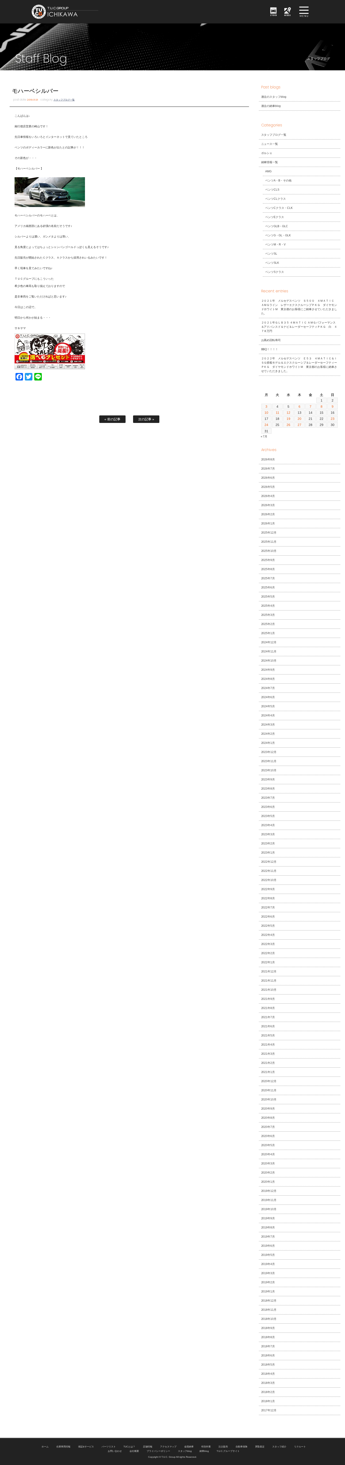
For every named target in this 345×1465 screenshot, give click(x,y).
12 (288, 412)
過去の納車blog (271, 106)
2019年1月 (268, 1291)
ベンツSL (271, 253)
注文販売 (223, 1446)
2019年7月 (268, 1236)
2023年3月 (268, 834)
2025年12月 (269, 532)
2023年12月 (269, 752)
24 (266, 425)
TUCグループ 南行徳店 (88, 11)
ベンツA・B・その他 (278, 180)
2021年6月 (268, 1026)
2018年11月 (269, 1309)
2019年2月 (268, 1282)
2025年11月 (269, 541)
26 (288, 425)
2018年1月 (268, 1401)
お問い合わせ (115, 1451)
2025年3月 (268, 615)
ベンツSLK (272, 262)
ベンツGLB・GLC (276, 226)
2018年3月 (268, 1383)
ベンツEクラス (274, 217)
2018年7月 (268, 1346)
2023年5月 (268, 816)
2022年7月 (268, 907)
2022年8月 (268, 898)
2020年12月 (269, 1081)
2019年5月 (268, 1255)
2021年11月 (269, 980)
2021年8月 (268, 1008)
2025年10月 (269, 551)
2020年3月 (268, 1163)
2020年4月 (268, 1154)
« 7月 (264, 436)
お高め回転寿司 (271, 340)
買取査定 (259, 1446)
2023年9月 (268, 779)
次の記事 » (146, 419)
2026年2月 (268, 514)
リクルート (300, 1446)
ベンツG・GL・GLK (278, 235)
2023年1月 (268, 852)
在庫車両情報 (63, 1446)
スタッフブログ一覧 (64, 99)
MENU (304, 11)
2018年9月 (268, 1328)
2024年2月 (268, 733)
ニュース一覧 (269, 144)
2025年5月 (268, 596)
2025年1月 (268, 633)
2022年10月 (269, 880)
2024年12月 (269, 642)
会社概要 (134, 1451)
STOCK (273, 15)
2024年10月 (269, 660)
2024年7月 (268, 688)
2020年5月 (268, 1145)
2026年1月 (268, 523)
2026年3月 (268, 505)
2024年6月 (268, 697)
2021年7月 (268, 1017)
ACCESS (287, 15)
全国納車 (189, 1446)
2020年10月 (269, 1099)
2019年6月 (268, 1245)
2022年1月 (268, 962)
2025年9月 (268, 560)
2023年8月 (268, 788)
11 (277, 412)
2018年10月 (269, 1319)
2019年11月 (269, 1200)
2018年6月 (268, 1355)
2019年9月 (268, 1218)
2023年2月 (268, 843)
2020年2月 (268, 1172)
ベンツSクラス (274, 272)
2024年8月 (268, 679)
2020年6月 (268, 1136)
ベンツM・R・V (275, 244)
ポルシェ (266, 153)
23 (332, 419)
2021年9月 (268, 999)
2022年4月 (268, 935)
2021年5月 (268, 1035)
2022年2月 (268, 953)
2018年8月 (268, 1337)
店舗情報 (147, 1446)
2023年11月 (269, 761)
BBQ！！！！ (269, 349)
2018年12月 (269, 1300)
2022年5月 (268, 925)
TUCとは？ (129, 1446)
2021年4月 (268, 1044)
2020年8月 (268, 1117)
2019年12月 (269, 1191)
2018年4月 (268, 1373)
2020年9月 (268, 1108)
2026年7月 (268, 468)
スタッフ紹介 (279, 1446)
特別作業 (206, 1446)
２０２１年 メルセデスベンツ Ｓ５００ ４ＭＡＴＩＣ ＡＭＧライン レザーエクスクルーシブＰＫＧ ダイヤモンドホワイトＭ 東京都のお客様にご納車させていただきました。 (299, 307)
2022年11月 (269, 871)
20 (299, 419)
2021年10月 (269, 989)
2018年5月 (268, 1364)
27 (299, 425)
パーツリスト (109, 1446)
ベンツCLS (272, 189)
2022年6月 (268, 916)
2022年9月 (268, 889)
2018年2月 (268, 1392)
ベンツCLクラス (275, 198)
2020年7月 (268, 1127)
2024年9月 (268, 669)
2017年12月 (269, 1410)
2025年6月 (268, 587)
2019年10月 (269, 1209)
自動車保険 (241, 1446)
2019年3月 (268, 1273)
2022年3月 (268, 944)
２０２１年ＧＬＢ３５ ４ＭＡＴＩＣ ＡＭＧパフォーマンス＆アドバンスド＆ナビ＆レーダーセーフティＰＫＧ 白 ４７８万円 (299, 327)
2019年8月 (268, 1227)
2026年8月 (268, 459)
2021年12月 (269, 971)
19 (288, 419)
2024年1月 (268, 743)
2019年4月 (268, 1264)
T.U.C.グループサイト (228, 1451)
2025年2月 (268, 624)
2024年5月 (268, 706)
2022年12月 (269, 861)
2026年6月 (268, 477)
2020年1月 (268, 1181)
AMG (268, 171)
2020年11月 (269, 1090)
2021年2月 (268, 1063)
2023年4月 (268, 825)
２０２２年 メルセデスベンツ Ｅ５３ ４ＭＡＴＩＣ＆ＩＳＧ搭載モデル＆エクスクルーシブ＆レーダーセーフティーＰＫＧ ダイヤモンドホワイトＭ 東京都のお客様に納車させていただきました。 (299, 365)
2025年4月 (268, 605)
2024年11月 (269, 651)
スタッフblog (185, 1451)
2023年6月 (268, 807)
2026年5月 (268, 487)
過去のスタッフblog (274, 96)
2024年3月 (268, 724)
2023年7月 (268, 797)
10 (266, 412)
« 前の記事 (112, 419)
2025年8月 (268, 569)
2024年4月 (268, 715)
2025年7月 (268, 578)
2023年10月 (269, 770)
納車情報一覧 (269, 162)
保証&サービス (86, 1446)
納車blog (204, 1451)
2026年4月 (268, 496)
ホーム (45, 1446)
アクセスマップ (168, 1446)
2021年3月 (268, 1053)
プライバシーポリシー (158, 1451)
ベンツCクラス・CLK (279, 208)
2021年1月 (268, 1072)
